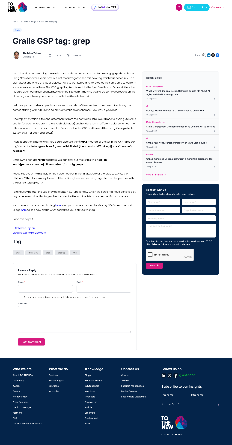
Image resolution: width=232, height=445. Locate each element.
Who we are (42, 7)
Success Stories (93, 380)
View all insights (154, 174)
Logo (17, 7)
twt (169, 375)
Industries (54, 391)
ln (163, 375)
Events (16, 391)
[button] (179, 7)
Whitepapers (92, 386)
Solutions (54, 386)
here (58, 205)
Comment (23, 303)
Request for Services (132, 386)
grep (48, 253)
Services (53, 375)
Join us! (125, 380)
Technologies (56, 380)
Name (21, 282)
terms (186, 244)
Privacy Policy (159, 244)
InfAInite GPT (105, 7)
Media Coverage (22, 407)
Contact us (199, 7)
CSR (15, 418)
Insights (24, 22)
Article (88, 407)
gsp (75, 253)
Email (80, 282)
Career (125, 375)
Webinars (90, 391)
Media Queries (129, 391)
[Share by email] (204, 55)
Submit (154, 265)
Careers (216, 7)
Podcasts (90, 396)
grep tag (61, 253)
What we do (72, 7)
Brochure (90, 412)
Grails (17, 30)
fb (175, 375)
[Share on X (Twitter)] (213, 55)
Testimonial (91, 418)
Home (15, 22)
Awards (17, 386)
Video (88, 423)
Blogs (33, 22)
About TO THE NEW (23, 375)
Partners (17, 412)
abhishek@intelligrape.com (29, 233)
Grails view (33, 253)
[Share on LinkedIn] (209, 55)
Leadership (18, 380)
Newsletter (91, 402)
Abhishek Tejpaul (32, 53)
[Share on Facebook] (217, 55)
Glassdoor (187, 375)
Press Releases (21, 402)
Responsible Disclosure (133, 396)
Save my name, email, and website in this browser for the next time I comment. (65, 297)
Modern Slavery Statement (27, 423)
